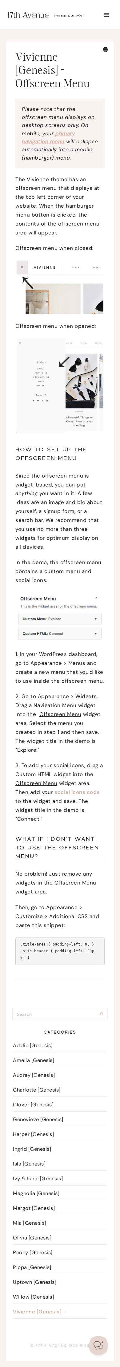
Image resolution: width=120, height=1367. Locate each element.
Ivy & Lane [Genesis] (38, 1178)
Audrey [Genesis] (34, 1075)
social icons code (77, 792)
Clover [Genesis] (33, 1104)
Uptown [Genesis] (34, 1282)
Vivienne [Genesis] (38, 1311)
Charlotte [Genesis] (37, 1090)
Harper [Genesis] (33, 1134)
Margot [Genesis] (34, 1208)
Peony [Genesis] (33, 1252)
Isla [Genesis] (29, 1164)
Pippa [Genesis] (32, 1267)
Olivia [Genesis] (32, 1238)
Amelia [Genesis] (33, 1060)
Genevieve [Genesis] (38, 1119)
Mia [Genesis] (29, 1223)
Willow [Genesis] (33, 1297)
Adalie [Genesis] (33, 1045)
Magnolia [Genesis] (36, 1193)
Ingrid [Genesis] (32, 1149)
